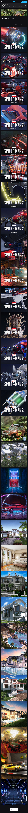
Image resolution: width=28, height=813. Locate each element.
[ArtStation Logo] (14, 1)
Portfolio (13, 809)
